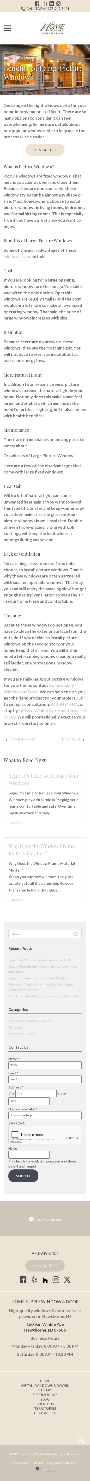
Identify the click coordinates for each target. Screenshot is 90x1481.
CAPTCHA (16, 1123)
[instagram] (56, 1279)
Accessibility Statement (61, 1462)
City (11, 1093)
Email (13, 1073)
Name (13, 1059)
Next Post (71, 739)
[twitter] (67, 1279)
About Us (45, 1404)
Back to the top (48, 1219)
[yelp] (34, 1279)
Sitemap (38, 1462)
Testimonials (45, 1395)
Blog (45, 1399)
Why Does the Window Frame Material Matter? (42, 849)
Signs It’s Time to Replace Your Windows (39, 978)
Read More (16, 822)
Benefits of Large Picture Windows (43, 72)
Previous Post (22, 739)
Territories (45, 1408)
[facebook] (23, 1279)
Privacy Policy (20, 1462)
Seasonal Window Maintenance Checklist (39, 960)
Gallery (45, 1390)
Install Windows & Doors (45, 1385)
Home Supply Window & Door (30, 1021)
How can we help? (23, 1109)
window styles (17, 256)
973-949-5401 (64, 704)
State (61, 1093)
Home (45, 1381)
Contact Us (45, 149)
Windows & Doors (22, 1034)
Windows (33, 58)
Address (16, 1087)
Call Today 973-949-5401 (47, 8)
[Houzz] (45, 1280)
